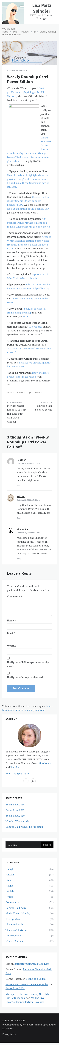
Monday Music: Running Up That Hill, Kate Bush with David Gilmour (16, 413)
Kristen (21, 496)
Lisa (26, 71)
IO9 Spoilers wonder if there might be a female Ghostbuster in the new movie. (29, 222)
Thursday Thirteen (16, 930)
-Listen (10, 874)
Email (11, 633)
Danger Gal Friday (16, 907)
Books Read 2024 (15, 804)
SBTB (25, 316)
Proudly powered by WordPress (18, 1024)
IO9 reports (35, 326)
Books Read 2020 (15, 815)
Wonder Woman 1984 (17, 821)
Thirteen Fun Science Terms (43, 407)
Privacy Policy (9, 1034)
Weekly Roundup (17, 392)
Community (12, 902)
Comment (13, 596)
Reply (19, 485)
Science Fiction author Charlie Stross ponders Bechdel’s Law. (28, 200)
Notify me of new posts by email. (25, 677)
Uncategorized (14, 935)
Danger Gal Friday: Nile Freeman (24, 826)
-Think (9, 885)
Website (11, 645)
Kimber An (22, 529)
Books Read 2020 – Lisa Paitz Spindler (27, 984)
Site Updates (13, 918)
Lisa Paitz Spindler (41, 8)
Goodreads (45, 763)
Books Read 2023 (15, 810)
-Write (9, 896)
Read (17, 773)
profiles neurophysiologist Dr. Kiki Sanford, (26, 92)
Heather (21, 459)
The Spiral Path (14, 924)
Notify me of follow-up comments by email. (28, 664)
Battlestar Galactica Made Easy (31, 963)
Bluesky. (14, 767)
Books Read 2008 (15, 988)
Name (11, 620)
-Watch (10, 891)
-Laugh (10, 868)
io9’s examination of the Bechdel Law (28, 208)
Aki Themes (8, 1028)
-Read (9, 880)
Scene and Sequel (36, 978)
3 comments (37, 392)
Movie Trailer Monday (18, 913)
